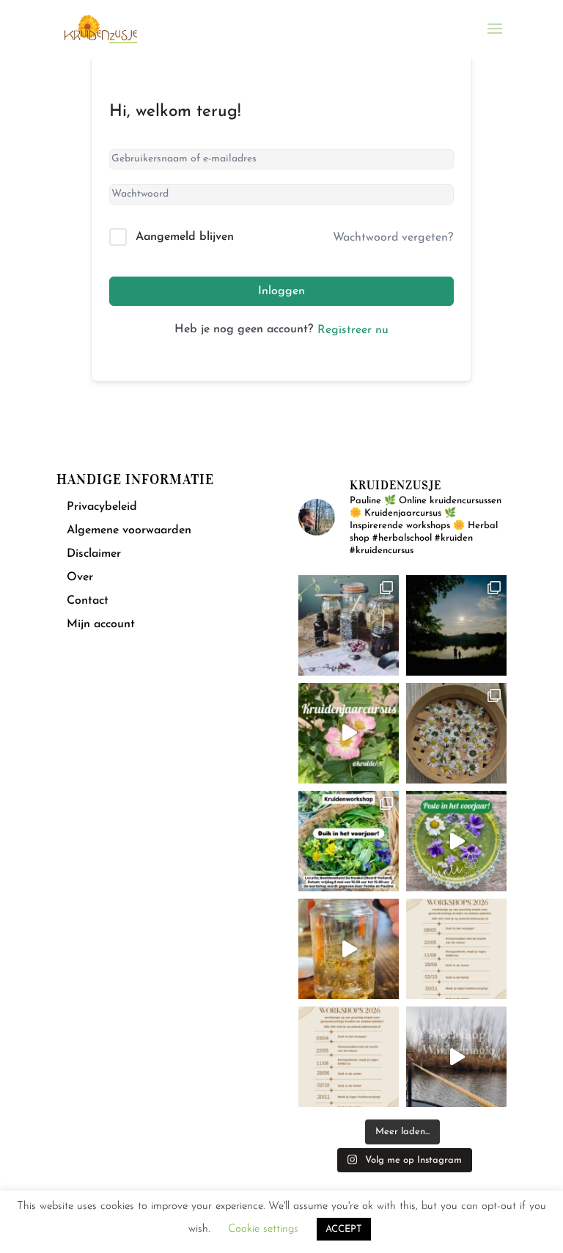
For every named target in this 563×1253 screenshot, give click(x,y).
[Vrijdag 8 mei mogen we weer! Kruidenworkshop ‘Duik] (348, 841)
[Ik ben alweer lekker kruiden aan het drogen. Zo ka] (456, 733)
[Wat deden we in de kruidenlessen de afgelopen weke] (348, 949)
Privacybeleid (102, 507)
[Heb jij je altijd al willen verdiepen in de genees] (348, 733)
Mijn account (101, 624)
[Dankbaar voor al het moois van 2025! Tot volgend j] (456, 1057)
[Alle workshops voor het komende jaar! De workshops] (348, 1057)
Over (80, 577)
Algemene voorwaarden (129, 530)
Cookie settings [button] (263, 1229)
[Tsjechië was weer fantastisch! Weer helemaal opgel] (456, 625)
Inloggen (281, 291)
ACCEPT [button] (343, 1229)
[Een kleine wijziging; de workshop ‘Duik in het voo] (456, 949)
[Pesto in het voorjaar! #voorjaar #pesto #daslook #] (456, 841)
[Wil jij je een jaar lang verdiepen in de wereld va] (348, 625)
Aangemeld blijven (185, 237)
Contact (87, 601)
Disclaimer (94, 554)
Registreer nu (353, 330)
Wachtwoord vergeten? (393, 238)
